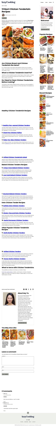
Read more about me (45, 29)
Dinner (5, 5)
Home (3, 5)
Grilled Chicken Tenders (12, 251)
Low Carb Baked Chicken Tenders (15, 175)
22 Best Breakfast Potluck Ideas (50, 97)
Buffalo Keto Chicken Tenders (14, 206)
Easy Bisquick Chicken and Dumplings (22, 343)
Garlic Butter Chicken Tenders (14, 233)
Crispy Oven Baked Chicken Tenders (16, 168)
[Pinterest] (29, 420)
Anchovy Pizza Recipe (49, 141)
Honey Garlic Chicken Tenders (14, 259)
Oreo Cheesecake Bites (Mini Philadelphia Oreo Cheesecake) (51, 69)
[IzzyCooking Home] (8, 2)
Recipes (42, 2)
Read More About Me (22, 322)
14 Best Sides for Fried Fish (50, 123)
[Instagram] (27, 420)
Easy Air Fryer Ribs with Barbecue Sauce (43, 87)
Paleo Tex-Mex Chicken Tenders (14, 140)
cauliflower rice (8, 143)
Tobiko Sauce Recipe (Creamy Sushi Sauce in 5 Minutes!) (50, 133)
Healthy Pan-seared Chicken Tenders (16, 125)
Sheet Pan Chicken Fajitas (12, 133)
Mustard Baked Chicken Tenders (15, 194)
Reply (5, 401)
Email (3, 370)
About (46, 2)
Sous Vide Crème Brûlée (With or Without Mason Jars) (50, 50)
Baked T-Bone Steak (30, 342)
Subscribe (26, 421)
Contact (50, 2)
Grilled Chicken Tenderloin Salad (15, 157)
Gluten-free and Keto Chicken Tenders (17, 213)
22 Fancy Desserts (48, 106)
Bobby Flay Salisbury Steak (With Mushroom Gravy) (13, 344)
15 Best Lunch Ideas (49, 114)
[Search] (53, 2)
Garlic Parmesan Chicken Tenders (16, 220)
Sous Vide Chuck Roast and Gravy (43, 49)
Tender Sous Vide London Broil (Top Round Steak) (51, 87)
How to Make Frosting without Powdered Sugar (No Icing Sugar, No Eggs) (43, 69)
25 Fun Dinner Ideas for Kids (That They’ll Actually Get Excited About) (5, 344)
